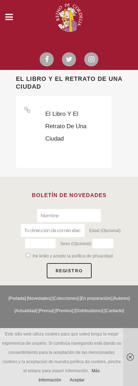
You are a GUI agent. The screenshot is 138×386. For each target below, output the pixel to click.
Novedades (39, 298)
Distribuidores (88, 310)
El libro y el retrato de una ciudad (65, 126)
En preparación (95, 298)
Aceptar (77, 380)
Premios (64, 310)
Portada (17, 298)
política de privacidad (92, 256)
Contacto (114, 310)
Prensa (46, 310)
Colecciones (65, 298)
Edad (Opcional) (105, 230)
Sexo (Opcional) (75, 243)
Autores (121, 298)
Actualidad (26, 310)
